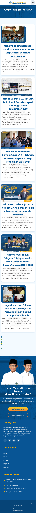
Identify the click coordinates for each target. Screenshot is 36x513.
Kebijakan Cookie (18, 510)
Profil (5, 457)
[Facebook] (5, 440)
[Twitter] (9, 440)
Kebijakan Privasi (18, 505)
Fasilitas (6, 467)
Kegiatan (6, 464)
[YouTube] (18, 440)
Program (6, 460)
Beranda (6, 453)
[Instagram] (14, 440)
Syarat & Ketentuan (18, 508)
